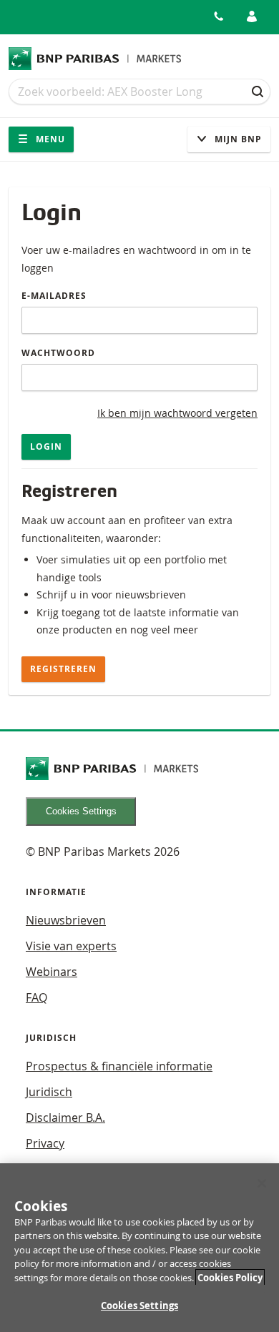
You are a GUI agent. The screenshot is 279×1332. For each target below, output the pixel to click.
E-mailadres (54, 296)
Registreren (63, 669)
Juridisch (49, 1092)
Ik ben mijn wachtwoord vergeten (177, 413)
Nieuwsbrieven (66, 920)
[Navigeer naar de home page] (95, 58)
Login (46, 446)
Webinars (51, 972)
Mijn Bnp (237, 139)
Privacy (45, 1143)
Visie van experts (71, 946)
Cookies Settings (81, 811)
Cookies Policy (230, 1277)
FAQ (36, 997)
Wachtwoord (58, 353)
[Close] (262, 1183)
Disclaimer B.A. (65, 1117)
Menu (49, 139)
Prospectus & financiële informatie (119, 1066)
